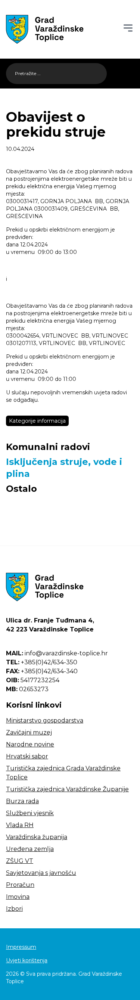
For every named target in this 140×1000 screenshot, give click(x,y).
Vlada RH (20, 825)
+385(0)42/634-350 (41, 662)
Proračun (20, 884)
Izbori (14, 908)
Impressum (21, 947)
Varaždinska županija (36, 837)
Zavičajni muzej (29, 732)
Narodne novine (30, 744)
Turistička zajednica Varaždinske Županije (67, 789)
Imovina (17, 896)
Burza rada (22, 801)
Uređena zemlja (30, 849)
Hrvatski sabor (27, 756)
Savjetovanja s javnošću (41, 872)
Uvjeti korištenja (26, 960)
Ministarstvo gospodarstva (44, 720)
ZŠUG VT (19, 860)
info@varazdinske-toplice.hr (57, 653)
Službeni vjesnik (30, 813)
